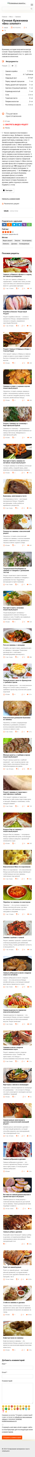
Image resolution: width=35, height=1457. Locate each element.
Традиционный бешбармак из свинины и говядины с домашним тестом (16, 570)
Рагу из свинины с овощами (14, 645)
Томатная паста (11, 98)
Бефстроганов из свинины (13, 1338)
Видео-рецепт (7, 240)
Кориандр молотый (12, 91)
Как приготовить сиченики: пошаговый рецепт (13, 609)
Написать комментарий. (11, 199)
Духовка (14, 244)
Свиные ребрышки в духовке (14, 1159)
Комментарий (7, 1381)
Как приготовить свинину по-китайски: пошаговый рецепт (14, 462)
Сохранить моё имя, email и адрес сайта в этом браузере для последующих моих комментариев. (17, 1429)
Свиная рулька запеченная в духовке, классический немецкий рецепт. (16, 1122)
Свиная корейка (11, 71)
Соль (7, 95)
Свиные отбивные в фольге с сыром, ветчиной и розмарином (17, 275)
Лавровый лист (11, 78)
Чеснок (8, 75)
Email (4, 1372)
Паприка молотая (12, 101)
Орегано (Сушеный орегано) (16, 88)
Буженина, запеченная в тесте (15, 496)
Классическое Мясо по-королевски (16, 867)
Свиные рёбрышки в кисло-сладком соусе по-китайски (17, 974)
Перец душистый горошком (16, 85)
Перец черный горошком (14, 81)
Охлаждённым (24, 244)
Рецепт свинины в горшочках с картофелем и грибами (15, 793)
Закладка (8, 190)
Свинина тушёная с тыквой (13, 937)
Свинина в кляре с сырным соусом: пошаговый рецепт (16, 387)
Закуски (17, 240)
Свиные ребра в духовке (12, 1232)
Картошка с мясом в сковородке (15, 1085)
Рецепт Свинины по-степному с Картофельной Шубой (15, 424)
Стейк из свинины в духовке (14, 1302)
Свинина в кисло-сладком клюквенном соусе (13, 1048)
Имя (4, 1364)
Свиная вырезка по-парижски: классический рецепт (14, 1011)
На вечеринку (26, 240)
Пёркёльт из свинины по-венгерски (16, 902)
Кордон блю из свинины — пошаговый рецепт (13, 830)
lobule (6, 211)
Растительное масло (13, 105)
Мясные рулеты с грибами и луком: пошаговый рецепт (16, 756)
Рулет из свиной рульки (12, 1267)
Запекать (6, 244)
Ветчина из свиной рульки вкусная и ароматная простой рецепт (17, 1195)
